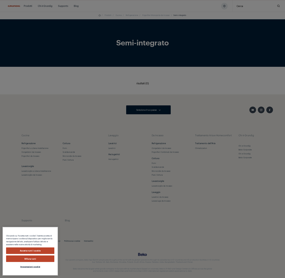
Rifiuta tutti (30, 258)
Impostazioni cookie (30, 266)
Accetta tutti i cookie (30, 250)
